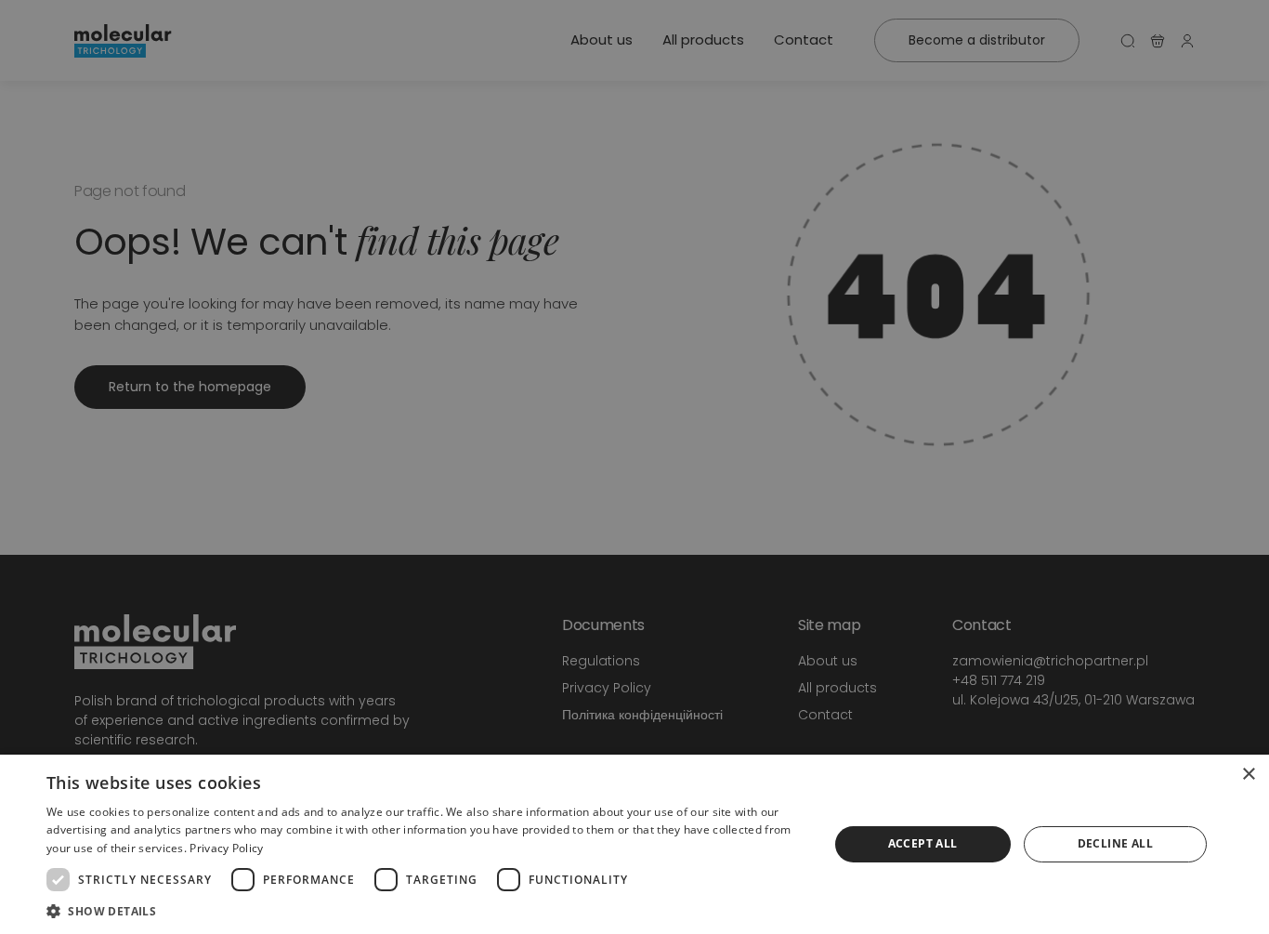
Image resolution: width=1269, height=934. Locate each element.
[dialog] (634, 844)
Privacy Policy (226, 848)
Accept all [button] (923, 843)
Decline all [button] (1115, 843)
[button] (425, 910)
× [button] (1248, 775)
